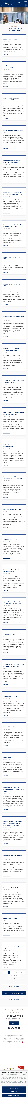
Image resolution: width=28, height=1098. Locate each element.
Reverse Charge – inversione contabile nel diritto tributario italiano (13, 789)
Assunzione (9, 1041)
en (20, 5)
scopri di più (6, 54)
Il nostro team (14, 999)
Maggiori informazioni (14, 1095)
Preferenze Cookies (13, 1042)
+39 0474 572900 (14, 1016)
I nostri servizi (14, 986)
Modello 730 (9, 727)
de (18, 5)
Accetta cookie (14, 1088)
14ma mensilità (9, 634)
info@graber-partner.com (14, 1019)
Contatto (14, 1023)
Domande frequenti (18, 1035)
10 (14, 975)
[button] (26, 1072)
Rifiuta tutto (14, 1091)
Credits (4, 1041)
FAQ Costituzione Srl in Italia (14, 1036)
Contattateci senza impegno (14, 993)
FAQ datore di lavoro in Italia (9, 1038)
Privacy (6, 1042)
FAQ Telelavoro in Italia (8, 1039)
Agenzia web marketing (21, 1042)
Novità (7, 757)
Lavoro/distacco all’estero (12, 509)
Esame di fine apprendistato (13, 130)
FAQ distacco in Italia (20, 1038)
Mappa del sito (16, 1041)
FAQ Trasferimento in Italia (19, 1039)
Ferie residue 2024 (10, 888)
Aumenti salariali (10, 39)
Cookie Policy (22, 1041)
